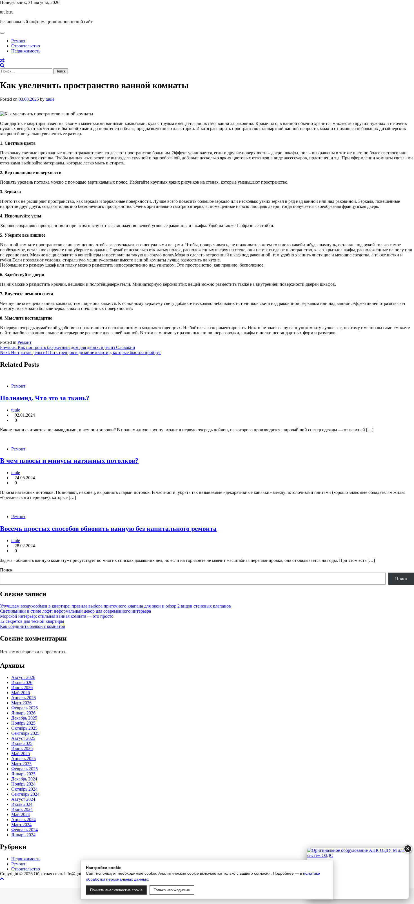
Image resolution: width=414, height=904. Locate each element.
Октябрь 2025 (24, 728)
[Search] (2, 65)
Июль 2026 (21, 682)
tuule (50, 99)
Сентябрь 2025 (25, 733)
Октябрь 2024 (24, 789)
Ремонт (18, 40)
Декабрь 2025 (24, 718)
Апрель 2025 (23, 758)
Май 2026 (20, 692)
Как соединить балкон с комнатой (32, 626)
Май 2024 (20, 814)
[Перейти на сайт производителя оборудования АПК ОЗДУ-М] (358, 873)
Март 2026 (21, 702)
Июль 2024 (21, 804)
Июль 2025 (21, 743)
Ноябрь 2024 (23, 784)
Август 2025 (23, 738)
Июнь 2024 (22, 809)
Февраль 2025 (24, 768)
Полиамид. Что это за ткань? (44, 398)
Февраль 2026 (24, 707)
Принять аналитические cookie (116, 890)
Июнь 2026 (22, 687)
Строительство (25, 45)
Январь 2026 (23, 713)
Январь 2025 (23, 773)
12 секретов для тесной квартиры (32, 621)
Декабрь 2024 (24, 779)
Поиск (6, 570)
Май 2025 (20, 753)
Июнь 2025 (22, 748)
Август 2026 (23, 677)
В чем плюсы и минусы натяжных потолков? (69, 460)
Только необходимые (172, 890)
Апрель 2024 (23, 819)
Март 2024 (21, 824)
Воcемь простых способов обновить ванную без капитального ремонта (108, 528)
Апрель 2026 (23, 697)
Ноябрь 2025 (23, 723)
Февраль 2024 (24, 829)
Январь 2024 (23, 834)
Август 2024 (23, 799)
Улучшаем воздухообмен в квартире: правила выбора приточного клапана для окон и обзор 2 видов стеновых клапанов (115, 606)
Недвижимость (25, 51)
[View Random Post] (2, 60)
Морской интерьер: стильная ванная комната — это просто (56, 616)
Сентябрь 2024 (25, 794)
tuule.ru (7, 12)
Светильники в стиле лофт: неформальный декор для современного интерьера (75, 611)
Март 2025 (21, 763)
